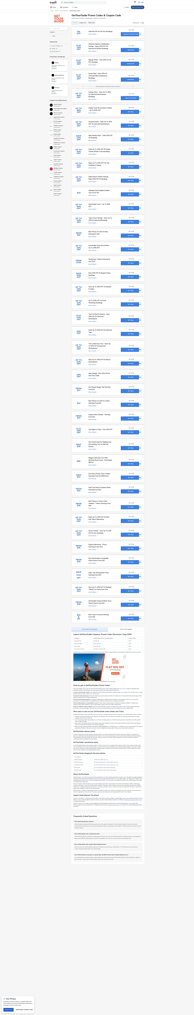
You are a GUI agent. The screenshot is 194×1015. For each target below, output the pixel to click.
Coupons (82, 23)
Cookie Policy (17, 1005)
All (75, 23)
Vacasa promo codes (113, 805)
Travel (56, 10)
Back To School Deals (137, 7)
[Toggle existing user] (142, 23)
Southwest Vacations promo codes (133, 800)
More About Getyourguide (89, 629)
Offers (91, 23)
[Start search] (62, 2)
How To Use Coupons (126, 629)
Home (52, 10)
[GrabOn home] (55, 2)
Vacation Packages (64, 10)
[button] (59, 18)
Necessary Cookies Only (24, 1009)
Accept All (8, 1009)
